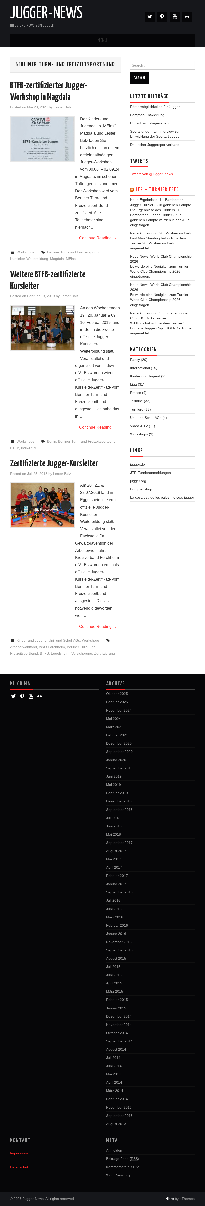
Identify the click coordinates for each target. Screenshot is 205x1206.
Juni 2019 (114, 776)
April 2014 (114, 1082)
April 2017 (114, 867)
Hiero (170, 1199)
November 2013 (119, 1107)
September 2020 (119, 752)
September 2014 (119, 1041)
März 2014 (114, 1091)
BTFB (14, 448)
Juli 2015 (113, 967)
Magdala (57, 259)
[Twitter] (150, 17)
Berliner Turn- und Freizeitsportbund (76, 252)
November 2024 (119, 710)
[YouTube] (175, 17)
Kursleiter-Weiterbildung (29, 259)
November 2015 (119, 942)
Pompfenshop (141, 489)
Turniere (137, 409)
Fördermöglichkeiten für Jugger (155, 107)
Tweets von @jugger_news (151, 174)
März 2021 (114, 727)
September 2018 (119, 810)
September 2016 (119, 892)
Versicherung (82, 653)
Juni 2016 (114, 909)
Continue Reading (98, 238)
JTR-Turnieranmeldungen (150, 473)
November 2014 (119, 1025)
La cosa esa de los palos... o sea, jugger (162, 497)
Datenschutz (20, 1167)
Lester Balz (63, 107)
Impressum (19, 1153)
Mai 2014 (113, 1074)
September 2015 (119, 950)
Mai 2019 (113, 785)
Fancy (135, 360)
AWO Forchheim (52, 647)
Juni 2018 (114, 826)
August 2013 (116, 1124)
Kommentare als (123, 1167)
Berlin (51, 441)
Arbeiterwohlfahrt (23, 647)
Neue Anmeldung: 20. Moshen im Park (160, 233)
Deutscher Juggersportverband (155, 145)
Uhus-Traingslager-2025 (149, 123)
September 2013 (119, 1116)
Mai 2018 (113, 834)
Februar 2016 (117, 925)
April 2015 (114, 983)
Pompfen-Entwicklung (147, 115)
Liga (133, 384)
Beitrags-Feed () (122, 1159)
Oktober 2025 (117, 694)
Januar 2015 (116, 1008)
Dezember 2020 (119, 743)
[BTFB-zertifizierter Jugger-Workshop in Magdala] (43, 139)
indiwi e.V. (29, 448)
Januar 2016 (116, 934)
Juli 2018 (113, 818)
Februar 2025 (117, 702)
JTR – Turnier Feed (157, 190)
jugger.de (137, 464)
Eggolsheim (60, 653)
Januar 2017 (116, 884)
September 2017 (119, 843)
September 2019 (119, 768)
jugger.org (138, 481)
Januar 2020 (116, 760)
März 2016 (114, 917)
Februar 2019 (117, 793)
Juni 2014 (114, 1066)
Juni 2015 (114, 975)
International (140, 368)
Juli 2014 (113, 1058)
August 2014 (116, 1049)
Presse (135, 393)
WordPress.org (118, 1175)
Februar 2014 (117, 1099)
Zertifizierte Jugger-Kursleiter (54, 463)
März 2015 (114, 991)
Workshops (25, 252)
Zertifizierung (104, 653)
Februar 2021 (117, 735)
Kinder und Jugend (32, 640)
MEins (71, 259)
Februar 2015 (117, 1000)
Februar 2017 (117, 876)
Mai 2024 (113, 719)
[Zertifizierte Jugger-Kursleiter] (43, 505)
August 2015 (116, 958)
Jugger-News (46, 14)
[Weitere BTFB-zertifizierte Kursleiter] (43, 328)
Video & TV (139, 426)
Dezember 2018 (119, 801)
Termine (136, 401)
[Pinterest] (162, 17)
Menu (102, 40)
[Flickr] (187, 17)
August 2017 (116, 851)
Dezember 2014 (119, 1016)
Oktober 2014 (117, 1033)
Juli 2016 (113, 900)
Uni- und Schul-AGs (64, 640)
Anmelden (114, 1150)
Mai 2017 (113, 859)
